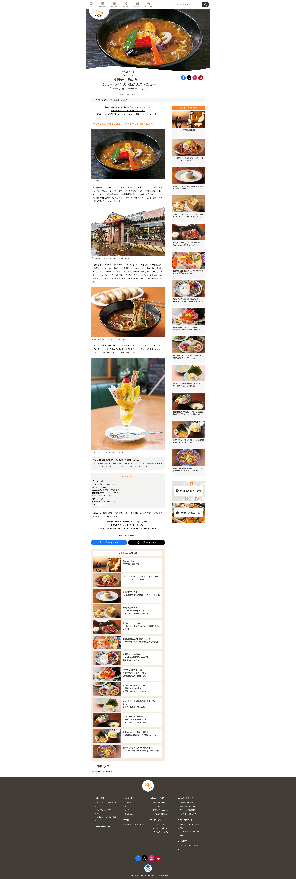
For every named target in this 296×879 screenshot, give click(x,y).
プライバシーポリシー (161, 828)
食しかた (126, 6)
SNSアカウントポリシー (161, 832)
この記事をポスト (148, 542)
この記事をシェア (110, 542)
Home (94, 100)
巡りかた (114, 6)
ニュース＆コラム (159, 806)
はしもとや (101, 504)
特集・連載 (102, 6)
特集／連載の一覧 (159, 802)
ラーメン (108, 771)
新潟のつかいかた (99, 13)
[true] (205, 4)
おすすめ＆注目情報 (127, 73)
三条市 (125, 100)
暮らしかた (148, 6)
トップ (91, 6)
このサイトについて (160, 824)
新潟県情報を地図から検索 (134, 824)
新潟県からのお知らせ (161, 810)
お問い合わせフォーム (188, 814)
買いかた (137, 6)
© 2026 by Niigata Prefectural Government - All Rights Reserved (148, 875)
